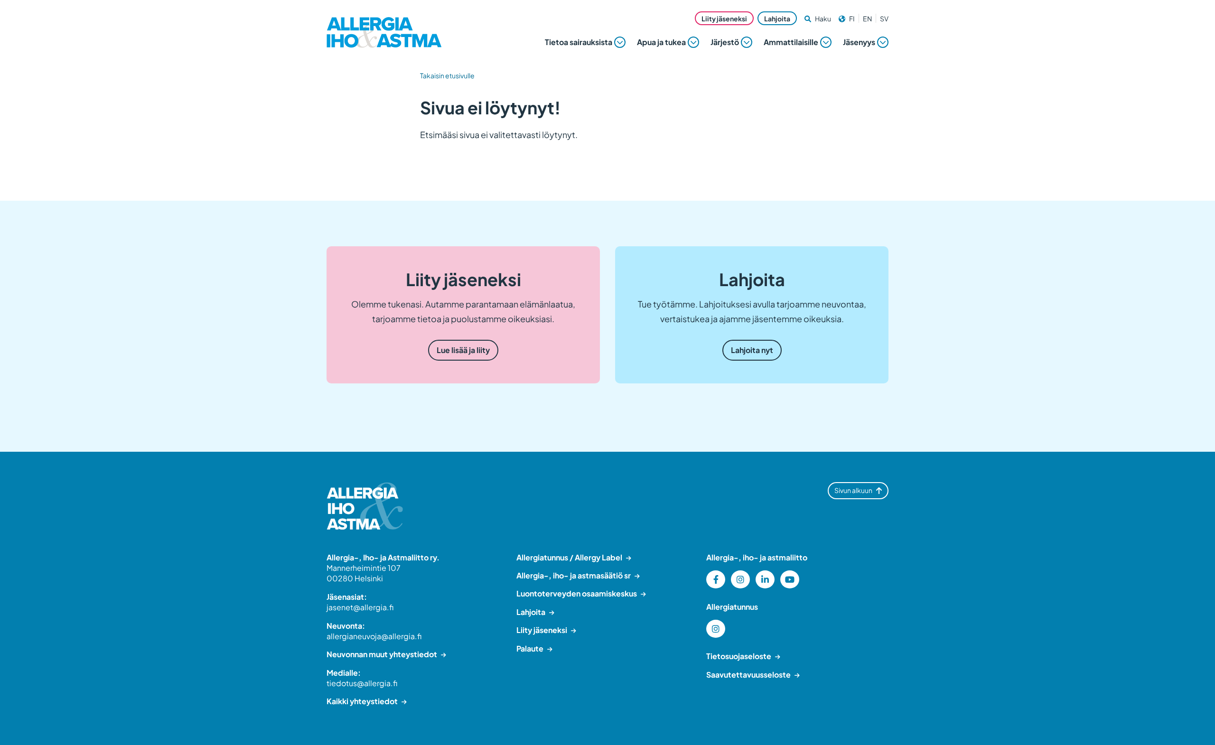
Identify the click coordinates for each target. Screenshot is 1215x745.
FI (852, 18)
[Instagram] (740, 579)
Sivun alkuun (853, 490)
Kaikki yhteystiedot (362, 701)
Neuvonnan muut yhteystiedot (382, 654)
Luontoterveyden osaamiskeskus (576, 593)
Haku (823, 18)
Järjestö (724, 42)
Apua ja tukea (661, 42)
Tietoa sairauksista (578, 42)
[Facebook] (715, 579)
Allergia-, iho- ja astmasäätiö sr (573, 575)
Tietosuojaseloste (738, 656)
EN (867, 18)
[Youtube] (789, 579)
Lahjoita (777, 18)
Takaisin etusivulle (447, 75)
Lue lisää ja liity (463, 350)
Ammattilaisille (791, 42)
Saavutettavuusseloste (748, 675)
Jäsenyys (859, 42)
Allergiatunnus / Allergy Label (569, 557)
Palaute (529, 648)
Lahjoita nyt (752, 350)
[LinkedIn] (765, 579)
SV (884, 18)
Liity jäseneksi (724, 18)
